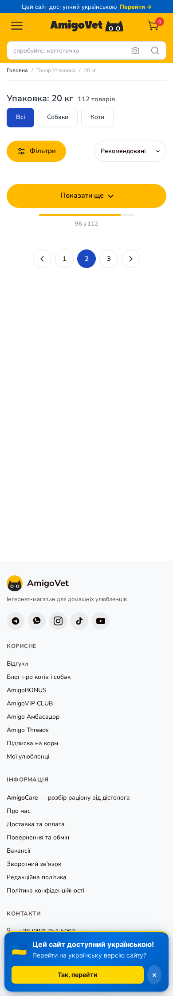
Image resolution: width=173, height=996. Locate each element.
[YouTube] (101, 621)
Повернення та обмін (38, 837)
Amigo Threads (28, 730)
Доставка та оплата (36, 824)
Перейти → (136, 6)
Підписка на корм (32, 743)
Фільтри (43, 150)
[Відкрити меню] (17, 25)
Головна (17, 70)
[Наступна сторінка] (131, 258)
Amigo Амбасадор (33, 717)
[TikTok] (79, 621)
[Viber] (37, 621)
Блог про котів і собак (39, 677)
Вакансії (18, 851)
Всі (20, 117)
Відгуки (17, 663)
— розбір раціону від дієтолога (68, 797)
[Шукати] (155, 50)
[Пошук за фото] (135, 50)
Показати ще (82, 195)
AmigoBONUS (27, 690)
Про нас (19, 811)
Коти (97, 117)
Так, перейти (78, 974)
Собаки (57, 117)
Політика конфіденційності (45, 890)
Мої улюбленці (28, 756)
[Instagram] (58, 621)
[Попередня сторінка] (42, 258)
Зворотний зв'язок (34, 864)
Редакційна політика (37, 877)
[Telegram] (15, 621)
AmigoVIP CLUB (30, 703)
